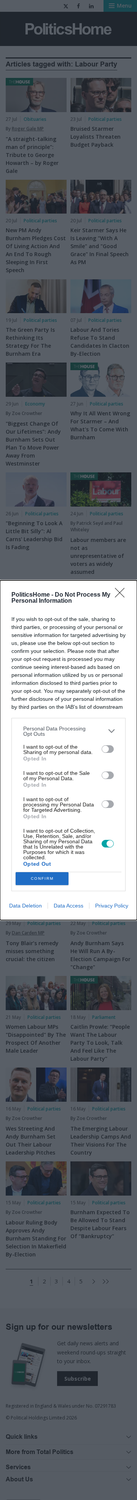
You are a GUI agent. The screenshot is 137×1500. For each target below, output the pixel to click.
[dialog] (68, 750)
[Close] (122, 595)
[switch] (108, 749)
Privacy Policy (111, 906)
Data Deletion (25, 906)
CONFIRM (42, 878)
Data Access (68, 906)
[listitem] (68, 731)
